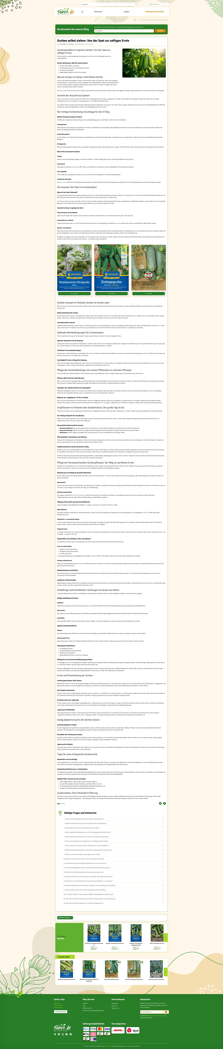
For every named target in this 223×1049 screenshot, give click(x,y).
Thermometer (63, 182)
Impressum (115, 1003)
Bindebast (82, 563)
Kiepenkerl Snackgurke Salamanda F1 (94, 944)
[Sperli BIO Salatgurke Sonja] (111, 969)
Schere (100, 693)
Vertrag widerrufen (60, 1011)
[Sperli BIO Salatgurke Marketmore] (134, 969)
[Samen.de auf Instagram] (63, 1034)
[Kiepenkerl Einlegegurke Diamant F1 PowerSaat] (89, 969)
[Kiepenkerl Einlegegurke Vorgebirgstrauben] (136, 933)
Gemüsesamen (58, 1005)
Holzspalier (94, 556)
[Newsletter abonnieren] (166, 1012)
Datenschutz (115, 1008)
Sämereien (57, 1003)
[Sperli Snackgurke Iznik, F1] (157, 933)
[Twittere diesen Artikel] (161, 803)
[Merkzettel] (146, 4)
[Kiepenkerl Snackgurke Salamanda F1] (94, 933)
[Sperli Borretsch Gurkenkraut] (156, 969)
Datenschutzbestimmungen (156, 1016)
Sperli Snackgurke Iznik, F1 (157, 943)
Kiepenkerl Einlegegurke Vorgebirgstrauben (136, 944)
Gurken (63, 803)
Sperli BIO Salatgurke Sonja (111, 979)
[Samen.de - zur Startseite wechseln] (65, 11)
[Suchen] (136, 4)
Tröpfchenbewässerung (79, 495)
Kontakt (85, 1003)
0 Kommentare (89, 44)
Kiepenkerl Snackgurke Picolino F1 (115, 943)
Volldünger (146, 512)
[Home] (82, 11)
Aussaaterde (75, 167)
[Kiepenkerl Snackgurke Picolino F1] (115, 933)
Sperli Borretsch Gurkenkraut (156, 979)
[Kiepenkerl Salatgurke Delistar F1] (67, 969)
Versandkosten (108, 1046)
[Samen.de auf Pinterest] (67, 1034)
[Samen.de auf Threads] (71, 1034)
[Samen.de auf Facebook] (59, 1034)
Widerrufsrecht (87, 1008)
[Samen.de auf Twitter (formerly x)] (55, 1034)
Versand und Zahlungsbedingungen (93, 1010)
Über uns (114, 1006)
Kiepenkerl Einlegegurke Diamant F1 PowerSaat (89, 980)
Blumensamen (58, 1007)
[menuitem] (109, 4)
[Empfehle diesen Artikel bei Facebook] (164, 803)
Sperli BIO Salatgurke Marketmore (134, 979)
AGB (84, 1006)
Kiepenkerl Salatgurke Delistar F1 (66, 979)
